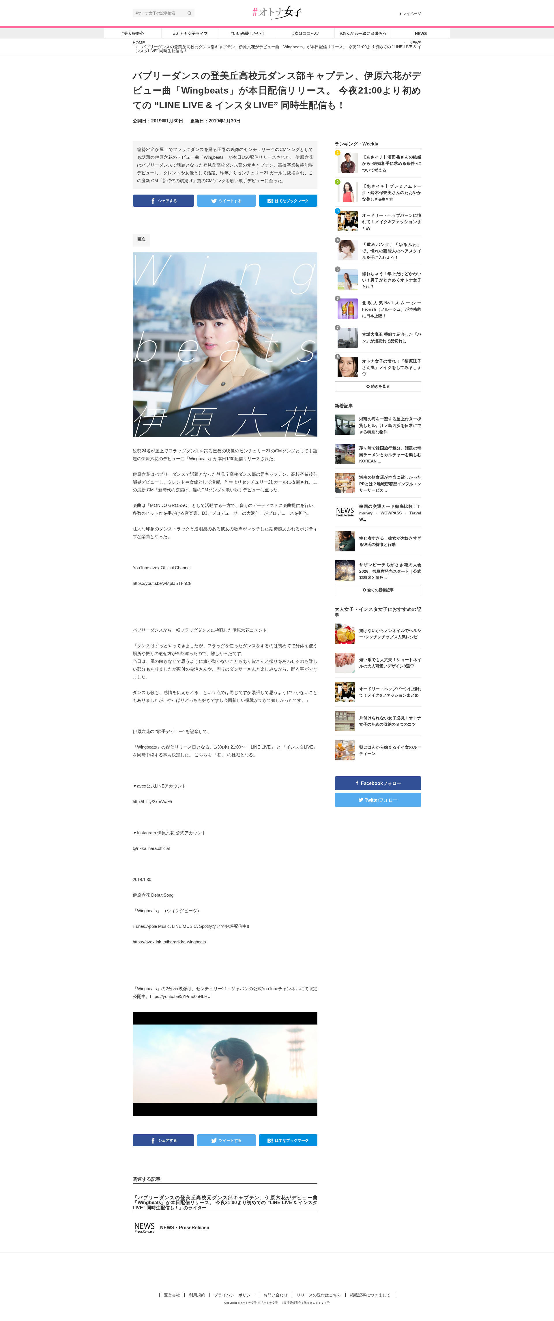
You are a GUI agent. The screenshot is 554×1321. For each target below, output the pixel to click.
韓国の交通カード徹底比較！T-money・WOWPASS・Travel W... (390, 512)
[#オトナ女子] (277, 12)
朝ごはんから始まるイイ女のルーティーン (390, 750)
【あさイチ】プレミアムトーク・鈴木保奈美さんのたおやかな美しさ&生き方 (391, 192)
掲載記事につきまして (370, 1295)
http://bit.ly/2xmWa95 (152, 801)
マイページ (412, 14)
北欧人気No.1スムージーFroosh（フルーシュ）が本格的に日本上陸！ (391, 309)
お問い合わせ (275, 1295)
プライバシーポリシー (234, 1295)
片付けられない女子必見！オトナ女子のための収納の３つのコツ (390, 721)
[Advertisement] (277, 1272)
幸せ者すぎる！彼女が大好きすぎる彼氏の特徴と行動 (390, 541)
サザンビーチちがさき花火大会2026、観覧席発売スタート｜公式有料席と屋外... (390, 570)
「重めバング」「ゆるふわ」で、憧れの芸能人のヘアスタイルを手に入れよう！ (391, 250)
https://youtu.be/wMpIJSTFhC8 (162, 583)
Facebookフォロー (381, 783)
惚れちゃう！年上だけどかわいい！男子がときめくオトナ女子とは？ (391, 279)
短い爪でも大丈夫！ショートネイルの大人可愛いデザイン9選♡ (390, 662)
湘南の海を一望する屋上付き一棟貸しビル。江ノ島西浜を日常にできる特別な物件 (390, 425)
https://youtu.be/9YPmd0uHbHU (180, 996)
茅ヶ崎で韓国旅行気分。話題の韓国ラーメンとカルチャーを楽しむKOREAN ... (390, 454)
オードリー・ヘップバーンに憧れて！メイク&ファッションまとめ (391, 221)
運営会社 (172, 1295)
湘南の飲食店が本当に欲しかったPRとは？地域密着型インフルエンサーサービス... (390, 483)
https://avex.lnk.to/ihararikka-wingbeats (169, 941)
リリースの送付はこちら (319, 1295)
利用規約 (197, 1295)
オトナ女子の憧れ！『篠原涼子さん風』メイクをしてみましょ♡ (391, 367)
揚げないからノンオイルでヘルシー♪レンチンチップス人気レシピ (390, 633)
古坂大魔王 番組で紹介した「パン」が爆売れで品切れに (391, 337)
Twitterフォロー (381, 800)
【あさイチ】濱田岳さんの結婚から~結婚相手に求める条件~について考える (391, 163)
